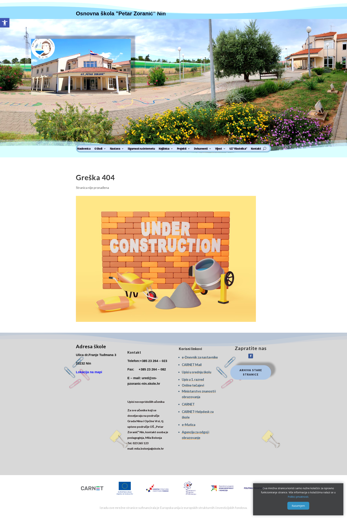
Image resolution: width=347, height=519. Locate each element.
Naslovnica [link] (83, 148)
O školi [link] (98, 148)
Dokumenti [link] (201, 148)
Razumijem (298, 505)
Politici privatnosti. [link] (298, 496)
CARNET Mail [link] (192, 365)
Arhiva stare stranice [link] (250, 372)
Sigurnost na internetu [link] (141, 148)
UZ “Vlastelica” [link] (238, 148)
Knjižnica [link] (164, 148)
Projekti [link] (181, 148)
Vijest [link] (218, 148)
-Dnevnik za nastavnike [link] (201, 357)
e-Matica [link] (188, 425)
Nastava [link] (115, 148)
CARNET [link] (188, 404)
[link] (4, 22)
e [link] (183, 357)
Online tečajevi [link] (193, 385)
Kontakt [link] (256, 148)
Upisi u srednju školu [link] (196, 372)
